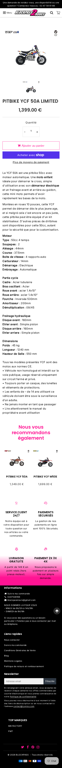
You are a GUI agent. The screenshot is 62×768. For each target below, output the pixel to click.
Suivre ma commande (18, 593)
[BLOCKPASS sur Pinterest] (33, 747)
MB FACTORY (15, 726)
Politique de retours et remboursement (24, 666)
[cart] (58, 12)
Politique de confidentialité (23, 696)
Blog (6, 655)
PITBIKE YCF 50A (16, 476)
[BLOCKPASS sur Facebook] (28, 747)
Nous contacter (12, 640)
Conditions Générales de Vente (20, 650)
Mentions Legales (13, 661)
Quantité (31, 122)
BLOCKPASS (22, 755)
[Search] (52, 12)
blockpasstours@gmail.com (21, 600)
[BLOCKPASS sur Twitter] (23, 747)
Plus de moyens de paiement (31, 162)
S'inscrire (49, 681)
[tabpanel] (31, 87)
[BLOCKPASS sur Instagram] (38, 747)
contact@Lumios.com (23, 706)
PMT (10, 731)
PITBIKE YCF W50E (45, 476)
